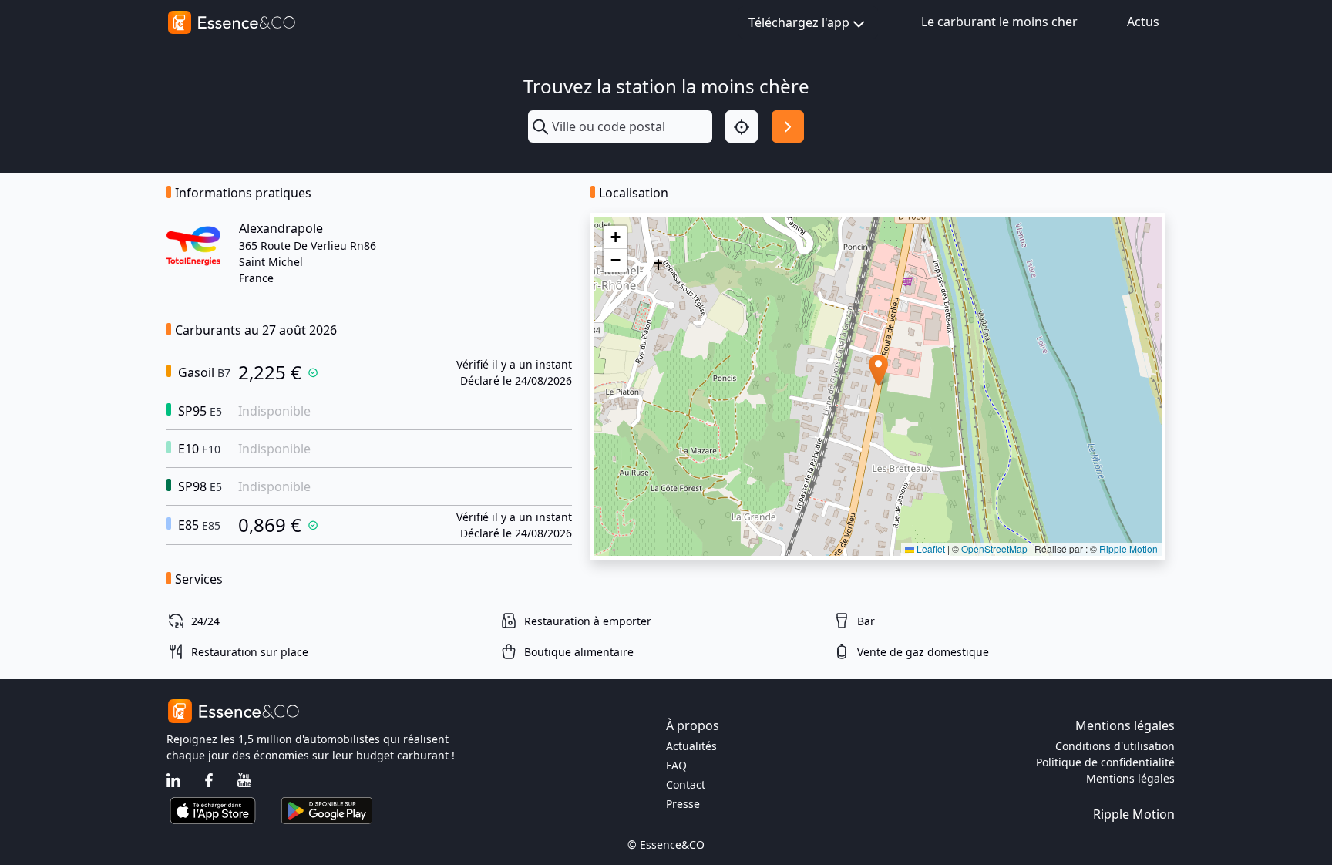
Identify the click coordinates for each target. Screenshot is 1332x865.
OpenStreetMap (994, 548)
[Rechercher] (788, 126)
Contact (685, 784)
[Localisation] (741, 126)
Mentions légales (1130, 778)
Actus (1143, 21)
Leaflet (929, 548)
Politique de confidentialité (1105, 762)
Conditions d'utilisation (1115, 746)
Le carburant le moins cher (999, 21)
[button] (878, 370)
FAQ (676, 765)
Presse (683, 803)
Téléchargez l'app (798, 22)
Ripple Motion (1128, 548)
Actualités (691, 746)
